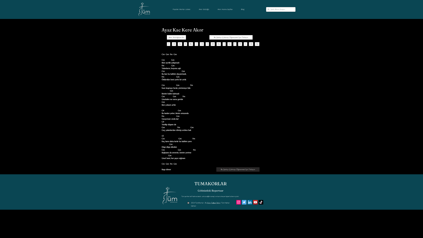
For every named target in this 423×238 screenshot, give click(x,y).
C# (202, 44)
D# (213, 44)
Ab (180, 44)
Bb (191, 44)
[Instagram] (238, 202)
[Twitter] (244, 202)
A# (174, 44)
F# (240, 44)
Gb (257, 44)
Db (219, 44)
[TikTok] (261, 202)
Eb (229, 44)
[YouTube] (255, 202)
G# (251, 44)
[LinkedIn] (250, 202)
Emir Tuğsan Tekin (213, 203)
